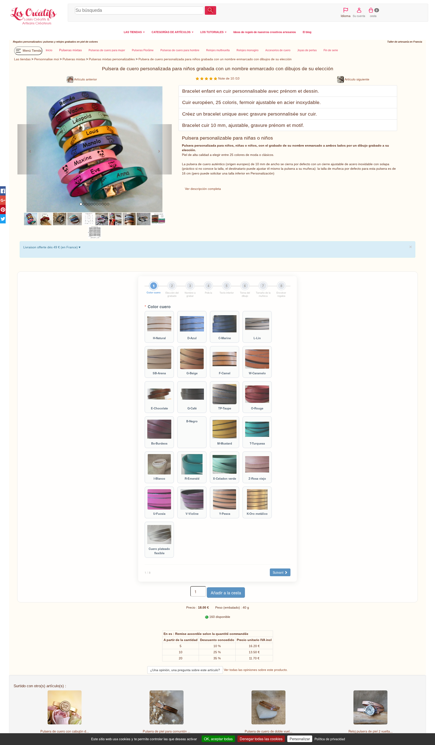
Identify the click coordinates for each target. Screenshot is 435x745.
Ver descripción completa (203, 189)
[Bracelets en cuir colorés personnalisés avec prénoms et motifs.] (31, 218)
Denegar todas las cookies (261, 738)
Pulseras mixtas (74, 59)
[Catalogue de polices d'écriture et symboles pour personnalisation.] (94, 232)
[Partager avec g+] (3, 200)
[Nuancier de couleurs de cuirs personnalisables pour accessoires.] (158, 218)
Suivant (278, 572)
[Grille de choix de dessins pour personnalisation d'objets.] (88, 218)
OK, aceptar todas (218, 738)
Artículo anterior (85, 79)
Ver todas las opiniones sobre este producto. (256, 669)
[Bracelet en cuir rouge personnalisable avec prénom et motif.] (45, 218)
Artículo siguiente (356, 79)
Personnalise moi (46, 59)
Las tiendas (22, 59)
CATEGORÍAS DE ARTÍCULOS (171, 32)
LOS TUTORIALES (212, 32)
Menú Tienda (31, 50)
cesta (373, 13)
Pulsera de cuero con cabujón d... (64, 731)
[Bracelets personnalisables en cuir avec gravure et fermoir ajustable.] (102, 218)
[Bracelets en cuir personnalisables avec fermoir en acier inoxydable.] (143, 218)
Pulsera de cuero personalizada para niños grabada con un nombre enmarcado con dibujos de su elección (215, 59)
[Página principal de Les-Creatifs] (37, 15)
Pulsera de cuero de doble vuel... (268, 731)
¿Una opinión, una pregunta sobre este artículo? (185, 670)
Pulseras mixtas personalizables (112, 59)
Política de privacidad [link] (329, 739)
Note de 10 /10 (228, 78)
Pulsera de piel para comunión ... (166, 731)
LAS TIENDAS (133, 32)
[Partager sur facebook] (3, 191)
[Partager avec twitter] (3, 218)
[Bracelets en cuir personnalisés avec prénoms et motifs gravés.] (60, 218)
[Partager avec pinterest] (3, 209)
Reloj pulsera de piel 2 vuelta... (370, 731)
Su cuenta (359, 16)
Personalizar (300, 738)
